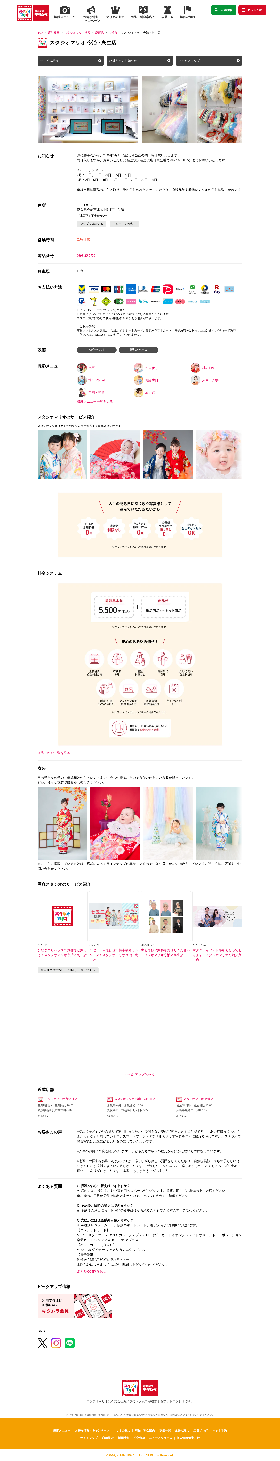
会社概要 (140, 1438)
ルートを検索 (124, 223)
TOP (40, 32)
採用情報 (124, 1438)
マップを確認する (91, 223)
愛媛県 (99, 32)
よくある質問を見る (91, 1271)
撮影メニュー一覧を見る (95, 401)
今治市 (113, 32)
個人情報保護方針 (188, 1438)
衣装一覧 (165, 1430)
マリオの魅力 (121, 1430)
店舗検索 (226, 10)
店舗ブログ (200, 1430)
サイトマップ (89, 1438)
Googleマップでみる (140, 1074)
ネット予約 (255, 10)
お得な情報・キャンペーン (92, 1430)
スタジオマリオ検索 (77, 32)
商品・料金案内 (145, 1430)
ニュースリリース (160, 1438)
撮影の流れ (182, 1430)
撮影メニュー (62, 1430)
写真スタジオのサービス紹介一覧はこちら (68, 970)
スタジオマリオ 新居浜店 (61, 1098)
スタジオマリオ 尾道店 (198, 1098)
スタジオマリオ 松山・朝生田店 (134, 1098)
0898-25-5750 (86, 255)
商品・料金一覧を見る (54, 753)
